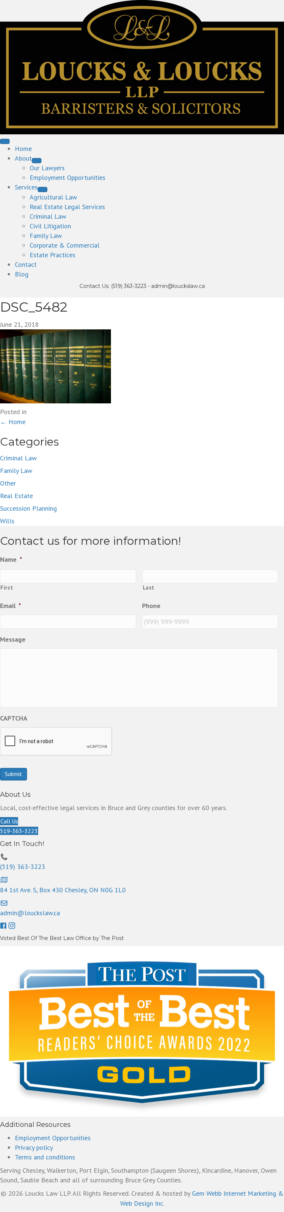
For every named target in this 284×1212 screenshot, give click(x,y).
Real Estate (16, 495)
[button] (4, 926)
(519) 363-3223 (128, 286)
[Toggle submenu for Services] (42, 189)
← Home (13, 421)
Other (8, 483)
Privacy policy (34, 1147)
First (6, 587)
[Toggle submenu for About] (36, 160)
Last (149, 587)
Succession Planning (28, 508)
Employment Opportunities (53, 1138)
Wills (7, 521)
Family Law (16, 470)
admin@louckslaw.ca (178, 286)
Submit (13, 774)
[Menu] (5, 141)
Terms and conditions (45, 1157)
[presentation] (56, 741)
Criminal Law (18, 458)
